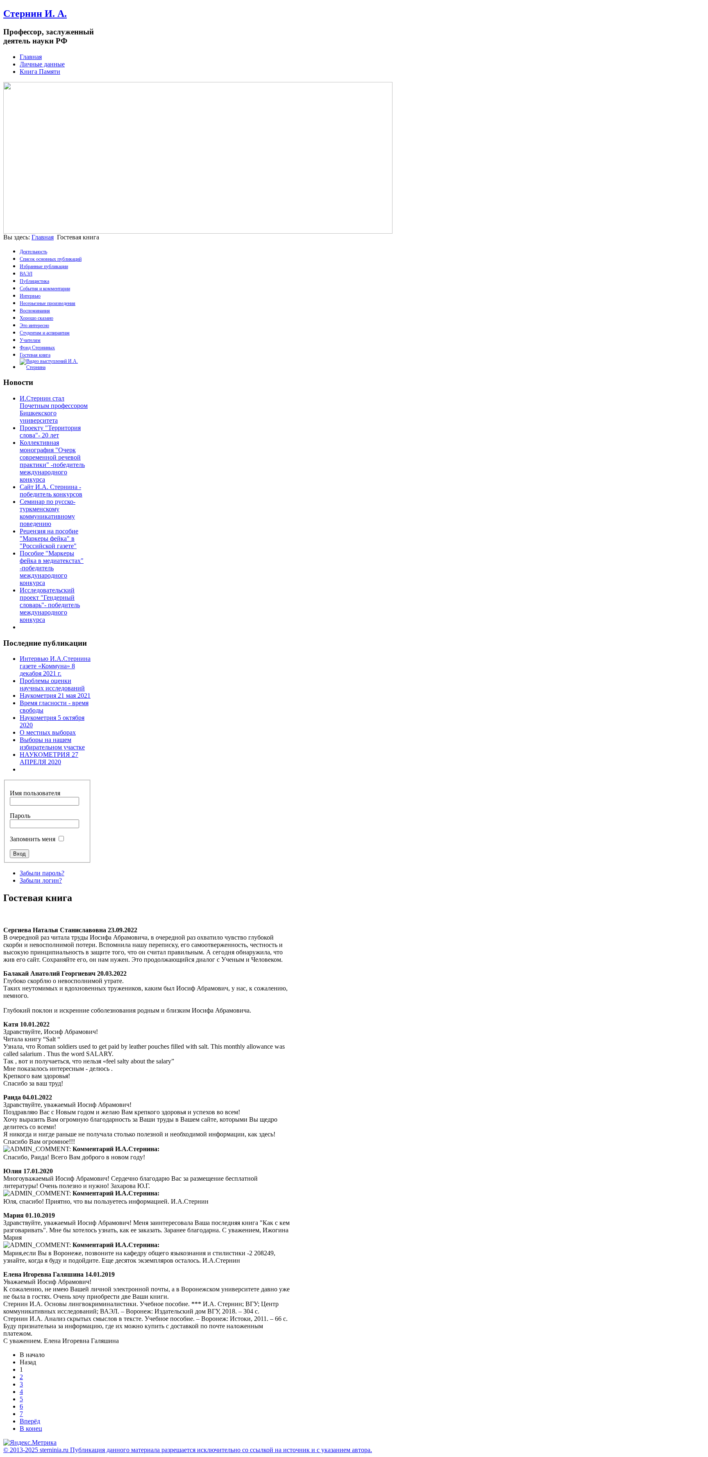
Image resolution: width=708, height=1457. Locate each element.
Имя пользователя (35, 793)
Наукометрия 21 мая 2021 (55, 695)
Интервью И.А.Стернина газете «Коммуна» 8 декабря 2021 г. (55, 666)
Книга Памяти (40, 71)
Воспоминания (35, 311)
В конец (31, 1428)
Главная (31, 56)
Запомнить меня (32, 838)
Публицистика (34, 281)
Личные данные (42, 64)
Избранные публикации (44, 266)
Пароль (20, 815)
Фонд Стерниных (37, 348)
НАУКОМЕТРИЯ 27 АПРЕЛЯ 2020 (49, 758)
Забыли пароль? (42, 873)
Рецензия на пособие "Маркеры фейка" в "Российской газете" (49, 538)
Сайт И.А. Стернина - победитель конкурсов (51, 490)
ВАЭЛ (26, 274)
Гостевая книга (35, 355)
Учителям (30, 340)
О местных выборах (48, 732)
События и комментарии (45, 288)
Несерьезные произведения (47, 303)
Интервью (30, 296)
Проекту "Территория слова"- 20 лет (50, 431)
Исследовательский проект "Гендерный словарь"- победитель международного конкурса (50, 605)
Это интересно (34, 325)
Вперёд (30, 1421)
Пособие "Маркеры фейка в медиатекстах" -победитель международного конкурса (52, 568)
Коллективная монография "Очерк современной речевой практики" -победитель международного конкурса (52, 461)
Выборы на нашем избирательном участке (52, 743)
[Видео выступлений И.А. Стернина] (55, 367)
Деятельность (33, 252)
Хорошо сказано (36, 318)
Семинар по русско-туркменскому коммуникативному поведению (47, 512)
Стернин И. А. (35, 13)
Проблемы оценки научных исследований (52, 684)
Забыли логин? (41, 880)
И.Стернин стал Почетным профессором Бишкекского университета (54, 409)
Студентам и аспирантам (45, 333)
